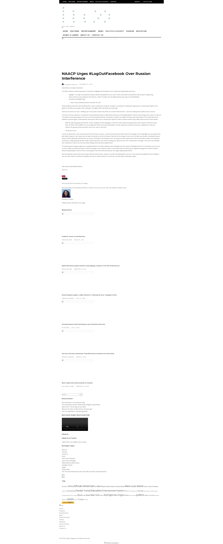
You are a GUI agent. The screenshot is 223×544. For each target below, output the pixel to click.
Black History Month (118, 486)
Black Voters (65, 166)
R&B (63, 499)
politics (140, 494)
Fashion (113, 1)
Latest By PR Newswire (68, 458)
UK (84, 499)
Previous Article (66, 183)
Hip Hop (140, 491)
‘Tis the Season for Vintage (79, 183)
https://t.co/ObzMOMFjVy (132, 97)
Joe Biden (152, 491)
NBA (84, 495)
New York (95, 495)
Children (64, 491)
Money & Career (78, 5)
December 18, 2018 (95, 102)
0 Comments (78, 88)
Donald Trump (83, 490)
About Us (88, 5)
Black (99, 486)
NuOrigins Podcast (67, 465)
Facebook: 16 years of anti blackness (73, 236)
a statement (98, 106)
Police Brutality (132, 495)
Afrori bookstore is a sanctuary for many (73, 402)
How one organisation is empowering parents (75, 411)
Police (127, 495)
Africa (71, 486)
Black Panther (148, 486)
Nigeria (101, 495)
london (75, 495)
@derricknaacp (117, 97)
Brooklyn (155, 486)
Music (80, 495)
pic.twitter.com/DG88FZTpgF (77, 99)
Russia (80, 166)
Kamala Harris (69, 495)
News (92, 1)
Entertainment (82, 1)
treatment (94, 146)
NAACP (76, 166)
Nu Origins (65, 327)
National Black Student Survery (70, 463)
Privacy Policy (66, 469)
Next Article (65, 188)
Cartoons (64, 452)
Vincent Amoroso (68, 298)
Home (65, 1)
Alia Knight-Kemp (68, 386)
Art (96, 486)
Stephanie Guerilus (70, 84)
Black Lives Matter (134, 486)
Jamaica (145, 491)
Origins (64, 467)
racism (70, 499)
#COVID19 (65, 486)
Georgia (133, 491)
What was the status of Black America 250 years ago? (77, 409)
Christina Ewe (67, 239)
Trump (80, 499)
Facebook (71, 166)
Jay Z (149, 491)
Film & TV (127, 491)
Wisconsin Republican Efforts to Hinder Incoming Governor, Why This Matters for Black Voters (97, 188)
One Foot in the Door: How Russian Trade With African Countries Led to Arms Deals (88, 353)
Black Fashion (106, 486)
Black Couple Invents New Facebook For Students (77, 383)
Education (66, 5)
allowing (133, 146)
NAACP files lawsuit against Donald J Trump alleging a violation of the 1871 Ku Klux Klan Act (91, 266)
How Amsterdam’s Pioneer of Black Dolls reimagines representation (81, 404)
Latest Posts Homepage (69, 460)
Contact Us (98, 5)
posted (64, 150)
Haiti (136, 491)
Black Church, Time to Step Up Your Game (74, 407)
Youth (86, 499)
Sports (75, 499)
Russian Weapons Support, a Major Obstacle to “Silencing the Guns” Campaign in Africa (89, 295)
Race (65, 499)
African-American (84, 486)
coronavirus (70, 491)
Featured (71, 1)
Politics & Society (102, 1)
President (157, 495)
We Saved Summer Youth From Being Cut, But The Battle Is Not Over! (83, 324)
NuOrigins (109, 494)
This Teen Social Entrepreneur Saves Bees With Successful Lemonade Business (84, 471)
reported (76, 115)
